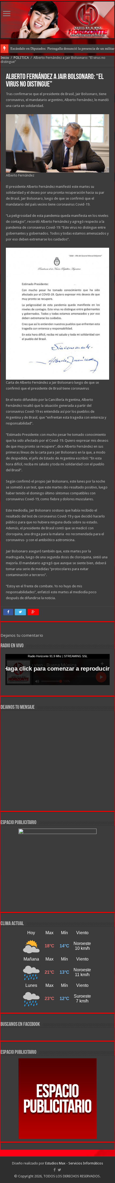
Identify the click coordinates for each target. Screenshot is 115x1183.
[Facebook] (54, 1170)
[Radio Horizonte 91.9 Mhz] (57, 20)
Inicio (5, 58)
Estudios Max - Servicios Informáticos (74, 1163)
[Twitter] (59, 1170)
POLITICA (21, 58)
